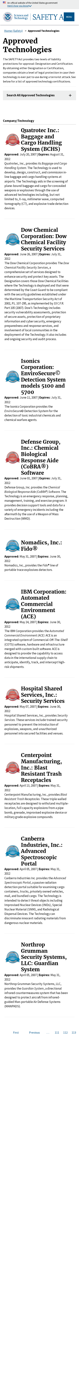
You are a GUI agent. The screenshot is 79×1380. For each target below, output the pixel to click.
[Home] (33, 17)
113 (74, 1032)
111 (57, 1032)
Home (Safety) (13, 31)
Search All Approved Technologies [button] (31, 95)
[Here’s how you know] (39, 4)
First (16, 1032)
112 (65, 1032)
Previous (34, 1032)
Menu (69, 16)
